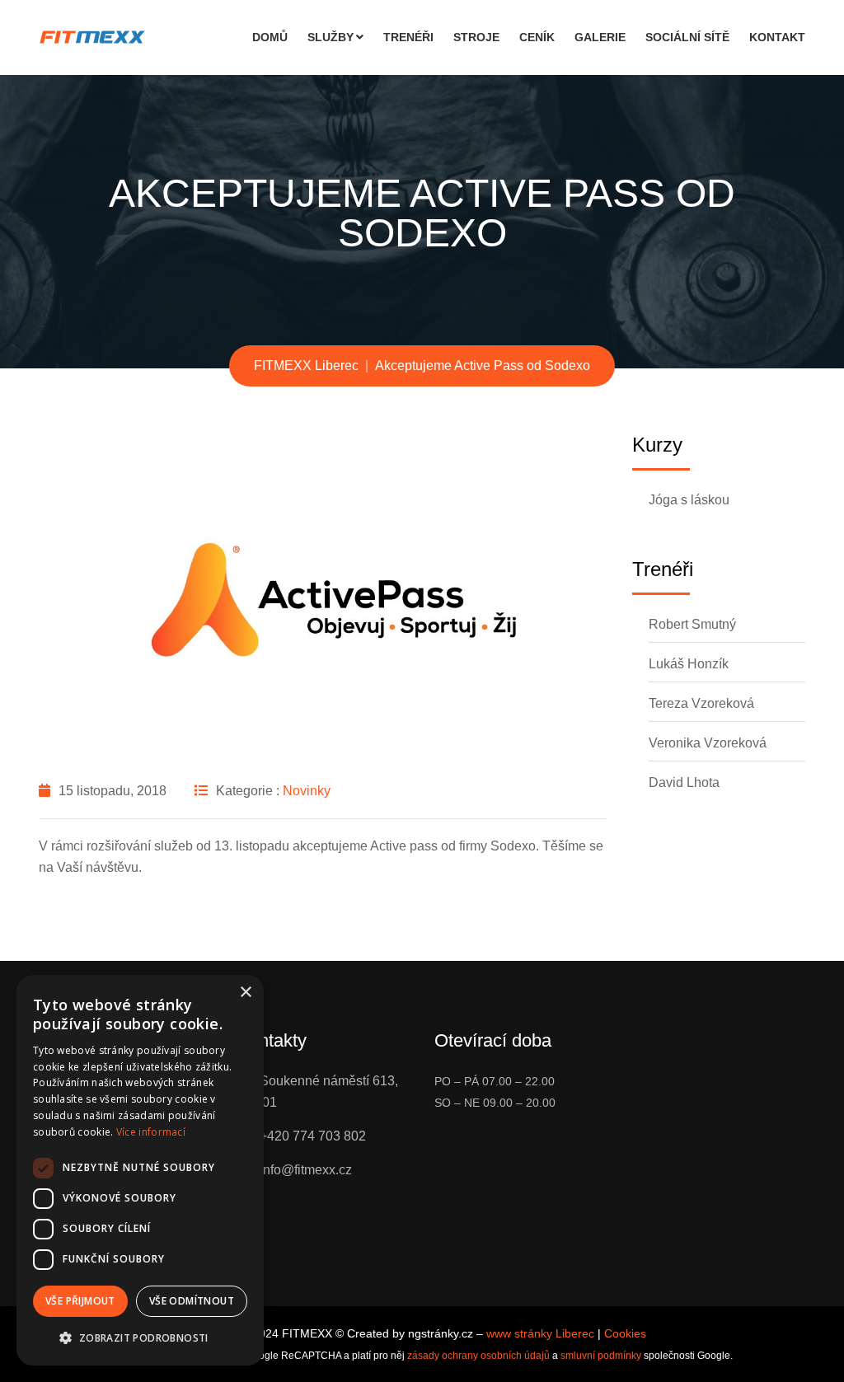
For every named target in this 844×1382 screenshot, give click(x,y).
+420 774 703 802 (313, 1136)
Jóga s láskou (689, 500)
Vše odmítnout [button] (191, 1301)
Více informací (150, 1132)
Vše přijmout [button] (80, 1301)
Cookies (625, 1333)
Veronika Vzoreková (708, 743)
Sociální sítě (687, 37)
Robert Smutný (692, 624)
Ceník (537, 37)
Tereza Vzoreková (701, 703)
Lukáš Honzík (689, 664)
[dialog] (140, 1170)
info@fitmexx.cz (306, 1170)
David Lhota (684, 782)
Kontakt (777, 37)
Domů (270, 37)
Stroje (476, 37)
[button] (140, 1338)
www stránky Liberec (540, 1333)
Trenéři (408, 37)
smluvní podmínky (600, 1356)
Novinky (307, 791)
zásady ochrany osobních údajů (478, 1356)
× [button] (245, 992)
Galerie (600, 37)
